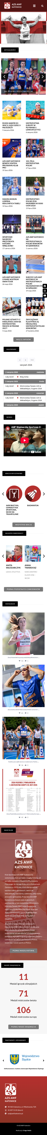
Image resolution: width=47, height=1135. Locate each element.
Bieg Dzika (24, 377)
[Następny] (25, 360)
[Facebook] (45, 286)
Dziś (32, 360)
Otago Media (27, 1130)
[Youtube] (45, 295)
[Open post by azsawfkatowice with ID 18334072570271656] (23, 633)
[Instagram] (45, 291)
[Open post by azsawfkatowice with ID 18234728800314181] (23, 790)
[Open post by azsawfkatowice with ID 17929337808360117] (23, 686)
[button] (34, 6)
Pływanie (29, 572)
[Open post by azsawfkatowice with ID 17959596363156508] (23, 738)
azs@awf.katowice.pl (15, 1113)
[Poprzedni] (19, 360)
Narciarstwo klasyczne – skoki (12, 575)
